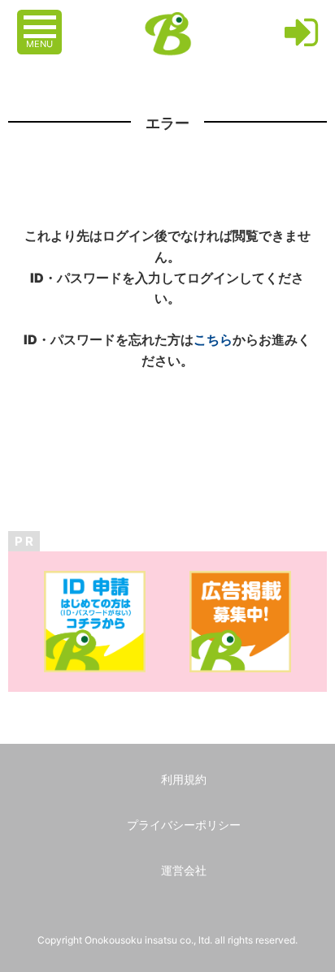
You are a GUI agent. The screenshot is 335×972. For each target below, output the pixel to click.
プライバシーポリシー (184, 825)
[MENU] (41, 19)
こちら (213, 339)
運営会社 (184, 870)
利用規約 (184, 779)
